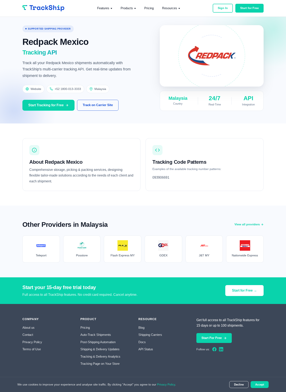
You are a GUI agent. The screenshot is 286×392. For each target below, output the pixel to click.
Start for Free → (244, 290)
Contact (27, 334)
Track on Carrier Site (98, 105)
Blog (141, 327)
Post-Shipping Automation (98, 342)
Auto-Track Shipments (95, 334)
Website (36, 89)
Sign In (223, 8)
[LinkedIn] (221, 349)
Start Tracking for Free (46, 105)
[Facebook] (214, 349)
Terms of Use (31, 349)
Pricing (149, 8)
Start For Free (211, 338)
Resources (169, 8)
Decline (239, 384)
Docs (142, 342)
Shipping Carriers (150, 334)
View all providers (247, 224)
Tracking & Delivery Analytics (100, 356)
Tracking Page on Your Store (100, 363)
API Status (145, 349)
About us (28, 327)
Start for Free (249, 8)
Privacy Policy (32, 342)
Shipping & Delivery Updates (100, 349)
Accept (259, 384)
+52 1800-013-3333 (68, 89)
